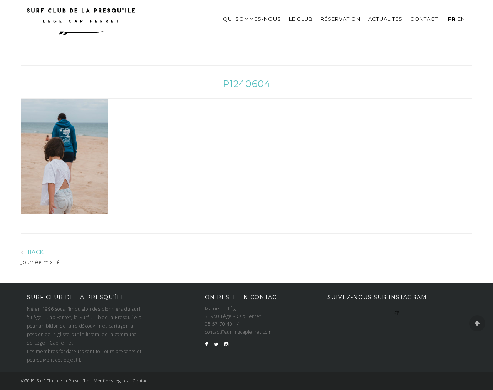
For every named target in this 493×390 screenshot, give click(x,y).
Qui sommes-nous (252, 19)
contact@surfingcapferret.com (238, 332)
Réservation (340, 19)
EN (461, 19)
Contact (424, 19)
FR (452, 19)
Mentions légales (111, 380)
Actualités (385, 19)
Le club (301, 19)
